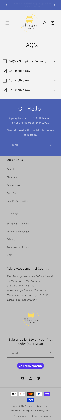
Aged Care (12, 193)
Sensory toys (14, 185)
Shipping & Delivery (18, 223)
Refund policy (27, 410)
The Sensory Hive (29, 406)
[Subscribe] (50, 145)
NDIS (9, 255)
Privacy (11, 239)
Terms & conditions (18, 247)
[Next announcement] (54, 5)
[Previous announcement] (6, 5)
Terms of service (21, 416)
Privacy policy (43, 410)
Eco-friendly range (17, 200)
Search (11, 169)
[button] (7, 23)
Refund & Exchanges (18, 231)
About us (12, 177)
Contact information (41, 416)
